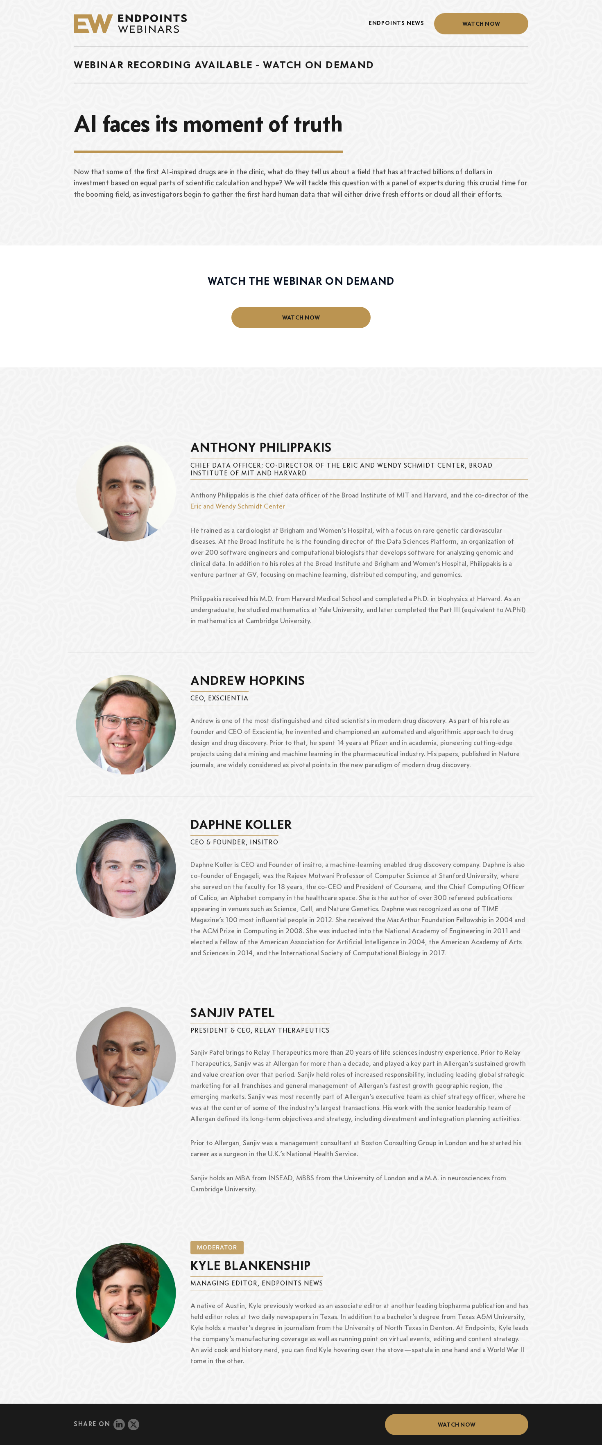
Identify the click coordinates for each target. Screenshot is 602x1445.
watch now (301, 317)
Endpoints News (396, 23)
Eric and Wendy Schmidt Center (237, 506)
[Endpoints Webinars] (136, 23)
